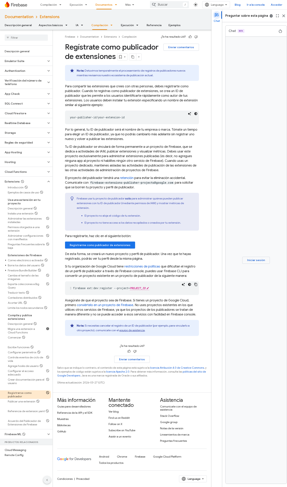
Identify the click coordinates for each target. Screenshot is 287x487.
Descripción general (18, 25)
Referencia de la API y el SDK (74, 412)
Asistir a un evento (120, 436)
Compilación (48, 4)
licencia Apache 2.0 (117, 371)
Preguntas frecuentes (173, 441)
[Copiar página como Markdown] (132, 57)
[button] (23, 61)
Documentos (103, 4)
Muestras (63, 419)
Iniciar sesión (256, 260)
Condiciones (65, 478)
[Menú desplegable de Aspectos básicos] (67, 25)
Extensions (50, 16)
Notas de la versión (171, 428)
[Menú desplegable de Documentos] (117, 4)
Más (128, 4)
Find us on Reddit (119, 418)
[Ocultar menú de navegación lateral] (47, 480)
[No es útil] (196, 37)
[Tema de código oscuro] (196, 114)
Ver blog (114, 411)
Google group (168, 422)
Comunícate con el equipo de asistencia (178, 408)
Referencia (154, 25)
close (283, 15)
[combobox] (169, 4)
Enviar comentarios (181, 47)
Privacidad (82, 478)
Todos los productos (111, 463)
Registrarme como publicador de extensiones (100, 245)
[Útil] (190, 37)
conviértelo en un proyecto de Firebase (105, 305)
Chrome (122, 456)
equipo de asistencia (132, 330)
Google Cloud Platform (167, 456)
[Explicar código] (189, 114)
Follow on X (115, 424)
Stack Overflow (169, 416)
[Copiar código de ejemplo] (196, 284)
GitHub (61, 431)
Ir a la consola (256, 4)
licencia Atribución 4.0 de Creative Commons (177, 367)
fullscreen (277, 15)
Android (104, 456)
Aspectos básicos (51, 25)
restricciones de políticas (142, 266)
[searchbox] (26, 38)
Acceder (276, 4)
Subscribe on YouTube (122, 430)
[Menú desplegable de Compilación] (61, 4)
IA (77, 25)
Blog (238, 4)
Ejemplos (174, 25)
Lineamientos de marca (174, 434)
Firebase (70, 36)
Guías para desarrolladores (74, 406)
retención (127, 178)
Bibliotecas (63, 425)
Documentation (19, 16)
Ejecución (76, 4)
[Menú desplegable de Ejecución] (87, 4)
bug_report (271, 15)
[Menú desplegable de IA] (83, 25)
